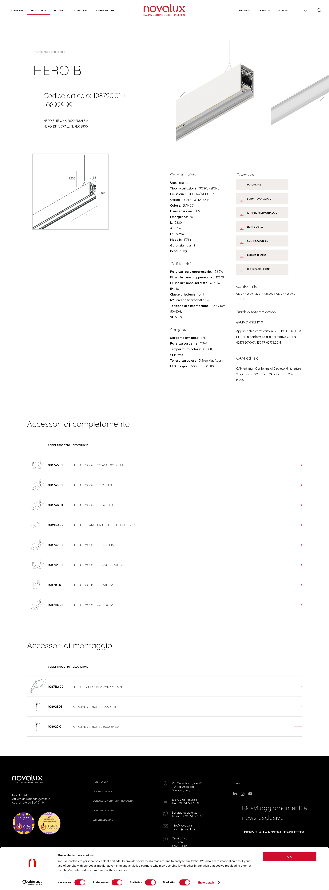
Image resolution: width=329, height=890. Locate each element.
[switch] (117, 882)
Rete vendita (100, 782)
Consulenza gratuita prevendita (113, 801)
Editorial (245, 10)
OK (289, 856)
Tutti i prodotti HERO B (50, 52)
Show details (206, 882)
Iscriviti (283, 10)
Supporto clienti (103, 810)
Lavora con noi (102, 791)
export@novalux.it (184, 829)
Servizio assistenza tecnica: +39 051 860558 (187, 814)
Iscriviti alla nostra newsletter (274, 832)
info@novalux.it (182, 825)
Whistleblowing (103, 820)
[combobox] (302, 10)
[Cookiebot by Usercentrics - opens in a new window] (32, 882)
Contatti (264, 10)
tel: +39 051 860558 (184, 799)
